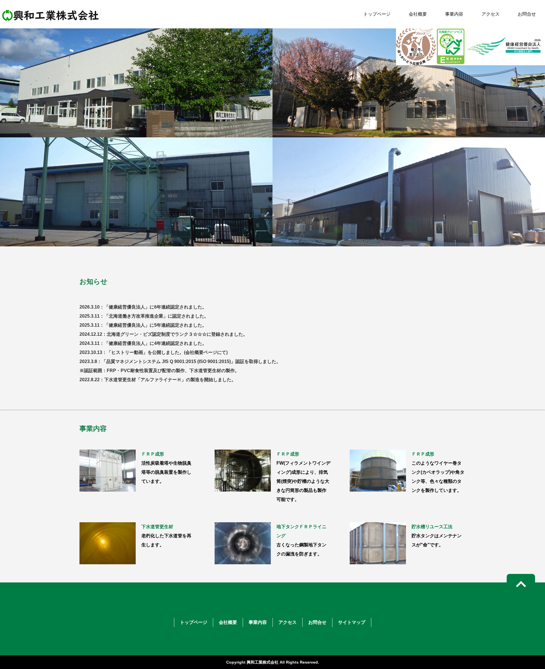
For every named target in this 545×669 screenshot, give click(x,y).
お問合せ (527, 14)
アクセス (490, 14)
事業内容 (454, 14)
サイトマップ (351, 622)
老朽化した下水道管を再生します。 (166, 535)
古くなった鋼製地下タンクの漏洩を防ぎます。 (301, 540)
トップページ (377, 14)
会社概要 (418, 14)
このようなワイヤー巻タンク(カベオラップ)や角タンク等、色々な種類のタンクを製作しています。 (438, 472)
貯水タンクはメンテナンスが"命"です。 (437, 535)
